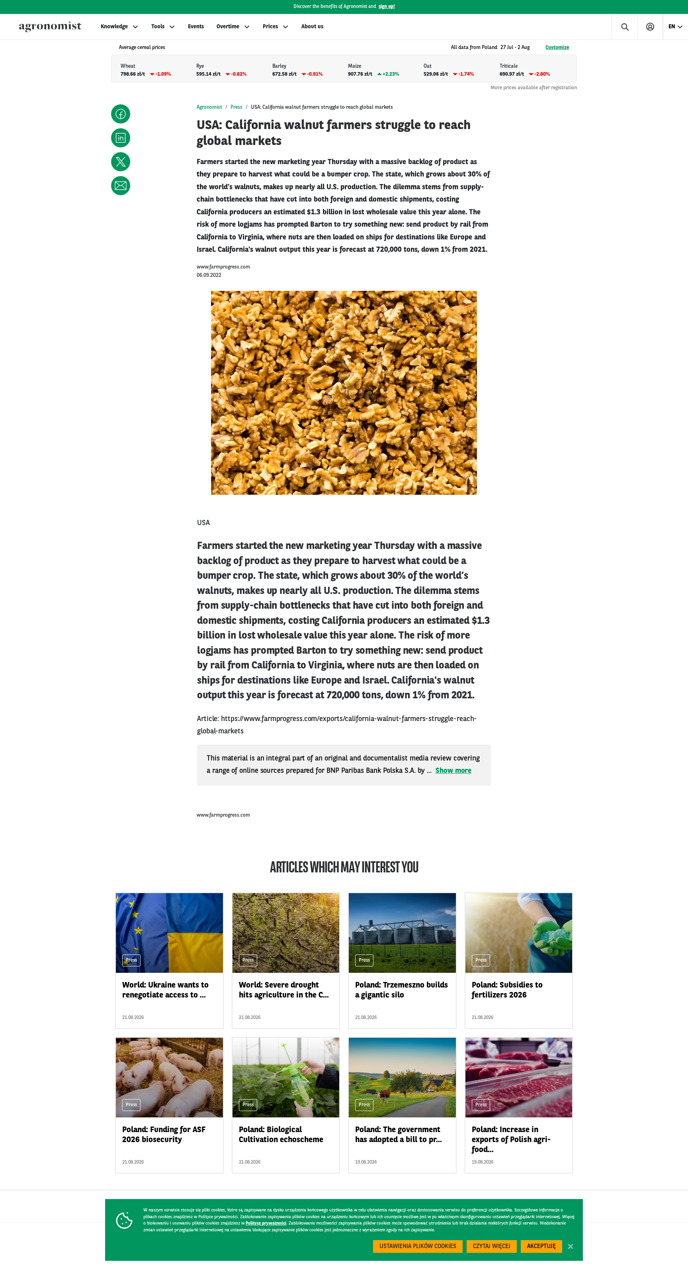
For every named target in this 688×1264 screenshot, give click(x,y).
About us (312, 26)
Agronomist (209, 107)
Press (236, 107)
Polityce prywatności (266, 1223)
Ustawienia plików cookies (417, 1247)
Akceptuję (541, 1247)
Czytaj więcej (491, 1247)
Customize (557, 47)
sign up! (387, 6)
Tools (157, 26)
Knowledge (114, 26)
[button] (120, 113)
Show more (453, 770)
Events (196, 26)
